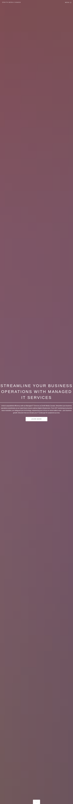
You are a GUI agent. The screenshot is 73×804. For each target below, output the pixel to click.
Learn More (36, 419)
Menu (67, 2)
